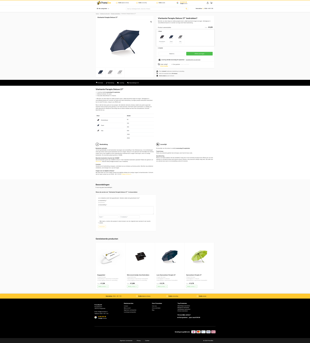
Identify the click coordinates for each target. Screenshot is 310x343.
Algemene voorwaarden (130, 310)
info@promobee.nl (126, 174)
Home (97, 13)
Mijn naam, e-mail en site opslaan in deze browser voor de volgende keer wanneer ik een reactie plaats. (125, 222)
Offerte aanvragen (199, 53)
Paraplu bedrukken (115, 13)
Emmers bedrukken (183, 311)
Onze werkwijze (156, 308)
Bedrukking (111, 82)
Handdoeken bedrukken (184, 309)
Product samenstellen (207, 82)
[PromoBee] (104, 3)
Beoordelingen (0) (134, 82)
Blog (153, 310)
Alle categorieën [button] (102, 8)
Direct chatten (164, 66)
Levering (121, 82)
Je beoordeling (102, 204)
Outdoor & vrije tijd (105, 13)
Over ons (154, 306)
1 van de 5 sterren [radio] (98, 202)
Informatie (100, 82)
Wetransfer (98, 161)
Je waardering (102, 200)
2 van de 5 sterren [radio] (99, 202)
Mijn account (127, 308)
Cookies (147, 340)
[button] (151, 21)
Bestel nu (171, 53)
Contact (126, 306)
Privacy (139, 340)
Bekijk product (102, 286)
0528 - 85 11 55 (208, 8)
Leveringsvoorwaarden (130, 312)
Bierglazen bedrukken (183, 307)
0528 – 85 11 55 (104, 313)
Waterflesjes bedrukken (184, 305)
